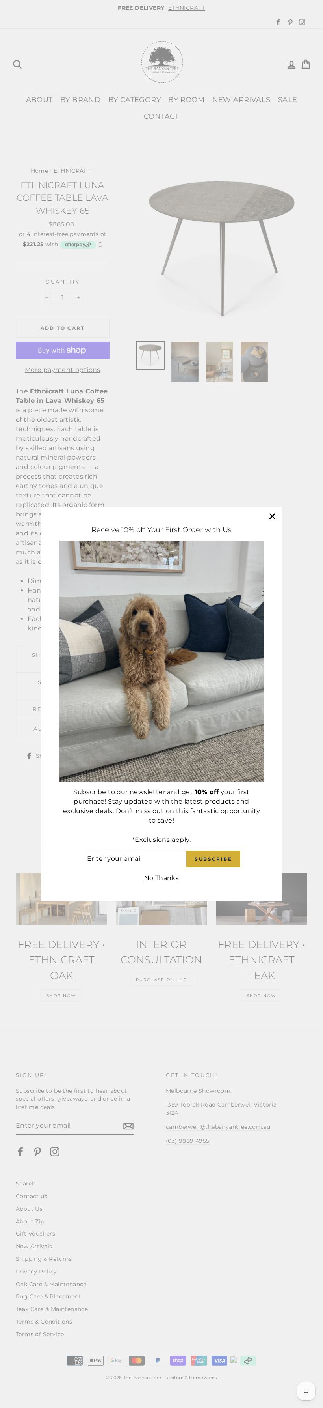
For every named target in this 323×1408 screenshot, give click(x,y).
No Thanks (161, 878)
